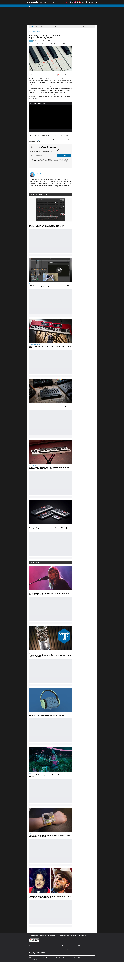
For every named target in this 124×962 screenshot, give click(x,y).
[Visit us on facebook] (70, 2)
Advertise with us (50, 949)
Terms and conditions (67, 945)
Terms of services (49, 159)
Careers (80, 949)
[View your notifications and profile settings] (89, 2)
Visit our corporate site (80, 935)
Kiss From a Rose (87, 26)
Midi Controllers (36, 31)
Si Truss (37, 40)
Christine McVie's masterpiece (43, 26)
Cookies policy (32, 949)
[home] (29, 5)
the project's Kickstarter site (43, 140)
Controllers (50, 6)
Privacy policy (81, 945)
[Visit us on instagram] (75, 2)
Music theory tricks (74, 26)
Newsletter (69, 74)
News (30, 40)
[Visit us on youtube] (77, 2)
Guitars (42, 6)
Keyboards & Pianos (66, 6)
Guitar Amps (77, 6)
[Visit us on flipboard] (80, 2)
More (85, 6)
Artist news (35, 6)
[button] (94, 2)
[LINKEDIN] (37, 175)
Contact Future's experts (51, 945)
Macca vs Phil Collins (60, 26)
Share (32, 74)
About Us (31, 945)
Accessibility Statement (67, 949)
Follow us (62, 74)
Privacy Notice (36, 160)
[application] (50, 117)
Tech (30, 31)
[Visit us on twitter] (73, 2)
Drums (57, 6)
